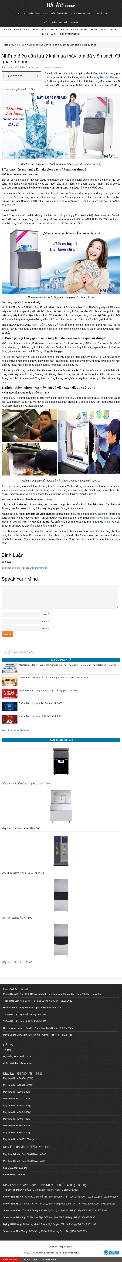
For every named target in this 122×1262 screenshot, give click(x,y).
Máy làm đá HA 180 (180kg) (17, 1105)
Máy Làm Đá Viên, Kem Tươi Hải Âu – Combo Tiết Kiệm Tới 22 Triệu (37, 1034)
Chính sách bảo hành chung (17, 1063)
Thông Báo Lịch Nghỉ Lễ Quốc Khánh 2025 (24, 1021)
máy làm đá (41, 568)
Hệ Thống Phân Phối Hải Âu (17, 1056)
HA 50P (17, 29)
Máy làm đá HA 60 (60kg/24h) (18, 1085)
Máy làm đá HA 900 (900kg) (17, 1132)
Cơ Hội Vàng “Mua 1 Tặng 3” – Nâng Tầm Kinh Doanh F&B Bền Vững (38, 1028)
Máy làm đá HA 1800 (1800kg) (18, 1139)
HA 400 (84, 29)
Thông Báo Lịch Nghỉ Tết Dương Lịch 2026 (24, 1014)
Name (44, 614)
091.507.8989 (111, 1196)
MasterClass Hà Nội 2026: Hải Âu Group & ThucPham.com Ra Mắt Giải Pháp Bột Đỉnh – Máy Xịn (52, 994)
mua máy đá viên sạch (18, 490)
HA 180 (64, 29)
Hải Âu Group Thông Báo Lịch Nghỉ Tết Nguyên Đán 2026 (32, 1007)
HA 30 (27, 29)
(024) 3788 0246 (77, 1196)
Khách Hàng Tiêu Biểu (14, 1174)
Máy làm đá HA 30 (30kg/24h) (18, 1078)
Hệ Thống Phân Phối (69, 34)
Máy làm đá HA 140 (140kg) (17, 1098)
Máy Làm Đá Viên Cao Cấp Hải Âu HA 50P (26, 783)
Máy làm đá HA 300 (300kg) (17, 1112)
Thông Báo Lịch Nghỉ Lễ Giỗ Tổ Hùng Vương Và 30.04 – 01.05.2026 (37, 1001)
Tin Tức (20, 44)
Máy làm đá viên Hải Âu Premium (26, 1147)
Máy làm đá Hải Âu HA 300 (17, 917)
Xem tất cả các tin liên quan (15, 730)
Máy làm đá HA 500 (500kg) (17, 1125)
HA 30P (7, 29)
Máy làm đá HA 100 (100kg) (17, 1092)
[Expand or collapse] (37, 76)
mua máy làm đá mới (102, 517)
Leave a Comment (52, 67)
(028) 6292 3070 (90, 1203)
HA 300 (74, 29)
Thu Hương (36, 67)
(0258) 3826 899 (78, 1231)
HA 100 (44, 29)
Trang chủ (9, 44)
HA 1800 (114, 29)
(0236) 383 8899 (86, 1217)
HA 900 (104, 29)
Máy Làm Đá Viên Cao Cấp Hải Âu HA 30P (24, 1154)
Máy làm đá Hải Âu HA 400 (17, 962)
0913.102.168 (95, 1196)
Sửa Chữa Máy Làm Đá (15, 1168)
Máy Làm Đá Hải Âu (24, 652)
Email (44, 621)
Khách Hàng (49, 34)
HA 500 (94, 29)
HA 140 (54, 29)
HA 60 (35, 29)
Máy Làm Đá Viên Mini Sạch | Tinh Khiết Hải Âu (21, 4)
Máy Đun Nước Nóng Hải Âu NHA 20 (23, 873)
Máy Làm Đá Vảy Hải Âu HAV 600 (21, 828)
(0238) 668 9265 (82, 1210)
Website (45, 628)
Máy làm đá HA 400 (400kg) (17, 1119)
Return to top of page (61, 1246)
